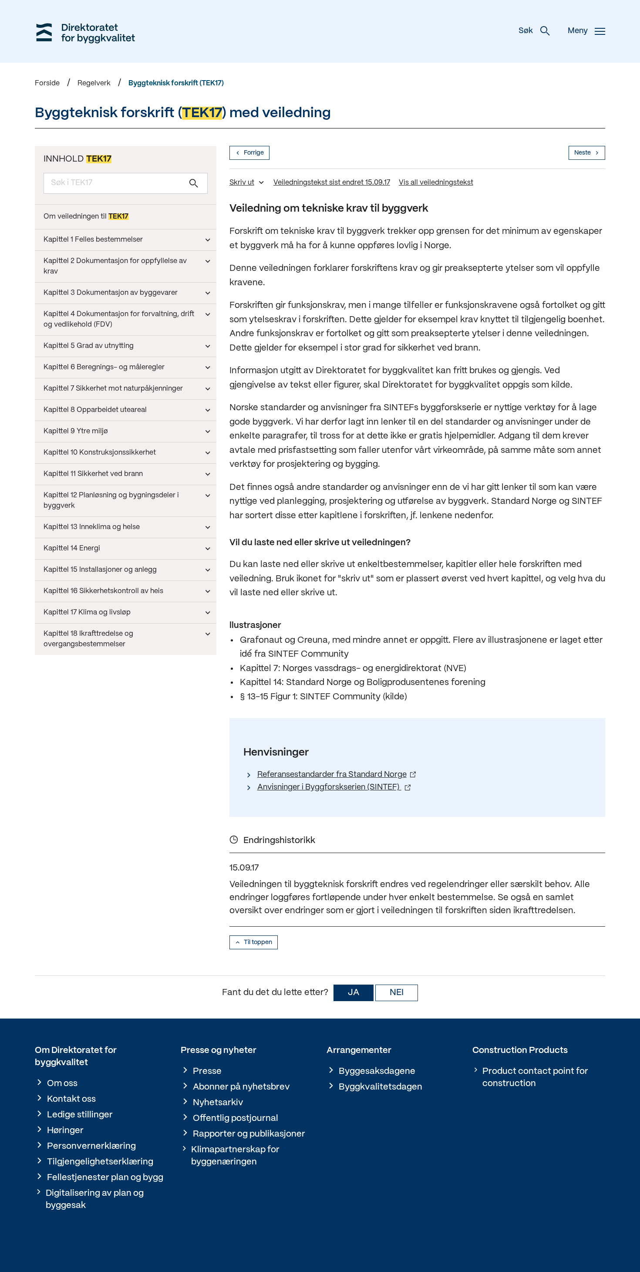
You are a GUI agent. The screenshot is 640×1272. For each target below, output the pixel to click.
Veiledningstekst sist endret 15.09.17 (331, 182)
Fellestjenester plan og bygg (105, 1178)
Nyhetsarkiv (218, 1103)
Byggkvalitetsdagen (380, 1087)
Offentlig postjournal (235, 1118)
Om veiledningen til (86, 216)
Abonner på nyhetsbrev (241, 1087)
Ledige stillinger (80, 1115)
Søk (526, 31)
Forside (47, 83)
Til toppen (258, 942)
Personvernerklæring (91, 1146)
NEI (397, 993)
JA (353, 993)
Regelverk (94, 83)
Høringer (65, 1131)
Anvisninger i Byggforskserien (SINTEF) (329, 787)
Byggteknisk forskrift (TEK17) (176, 83)
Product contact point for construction (535, 1077)
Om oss (62, 1084)
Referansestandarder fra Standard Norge (332, 775)
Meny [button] (578, 31)
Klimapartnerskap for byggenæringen (235, 1156)
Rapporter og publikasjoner (249, 1134)
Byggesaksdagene (377, 1071)
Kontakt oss (71, 1099)
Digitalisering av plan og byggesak (95, 1199)
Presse (207, 1071)
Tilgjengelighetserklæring (100, 1162)
